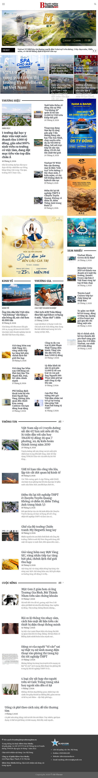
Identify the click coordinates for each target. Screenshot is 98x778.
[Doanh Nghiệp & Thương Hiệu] (49, 5)
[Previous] (93, 50)
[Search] (95, 4)
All (59, 421)
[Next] (95, 50)
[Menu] (3, 4)
